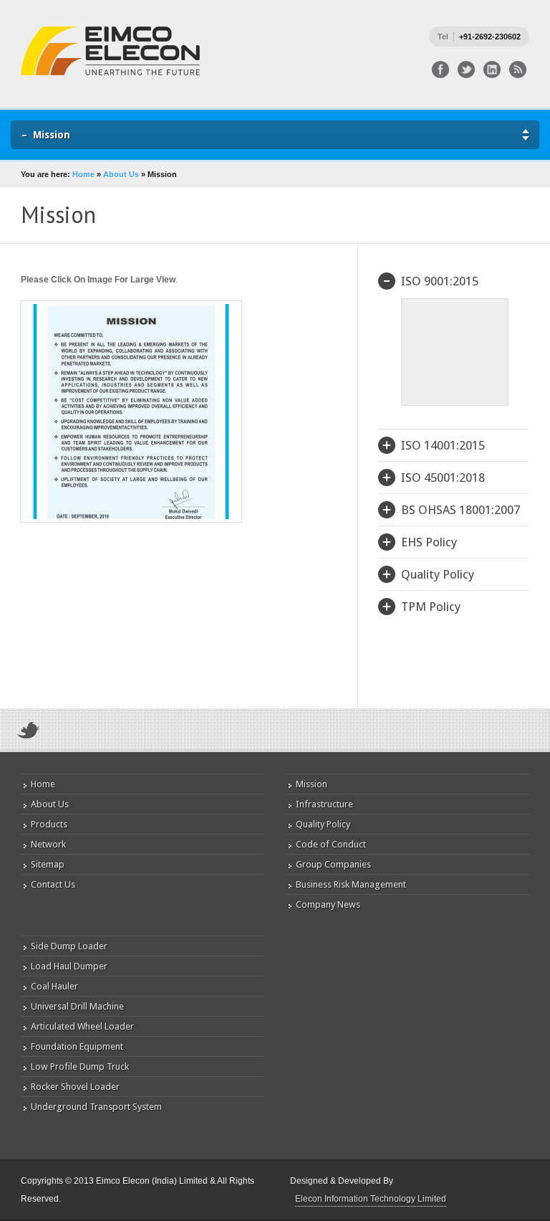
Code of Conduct (331, 844)
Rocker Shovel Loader (75, 1086)
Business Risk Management (351, 884)
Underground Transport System (96, 1106)
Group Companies (333, 864)
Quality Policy (323, 824)
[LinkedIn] (492, 69)
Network (48, 844)
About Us (121, 174)
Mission (311, 784)
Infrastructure (324, 804)
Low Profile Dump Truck (80, 1066)
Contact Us (53, 884)
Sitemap (47, 864)
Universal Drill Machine (77, 1006)
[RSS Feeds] (517, 69)
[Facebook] (440, 69)
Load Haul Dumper (69, 966)
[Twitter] (466, 69)
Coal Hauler (54, 986)
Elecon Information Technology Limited (370, 1199)
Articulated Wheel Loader (82, 1026)
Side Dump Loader (69, 946)
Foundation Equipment (77, 1046)
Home (83, 174)
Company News (328, 904)
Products (49, 824)
